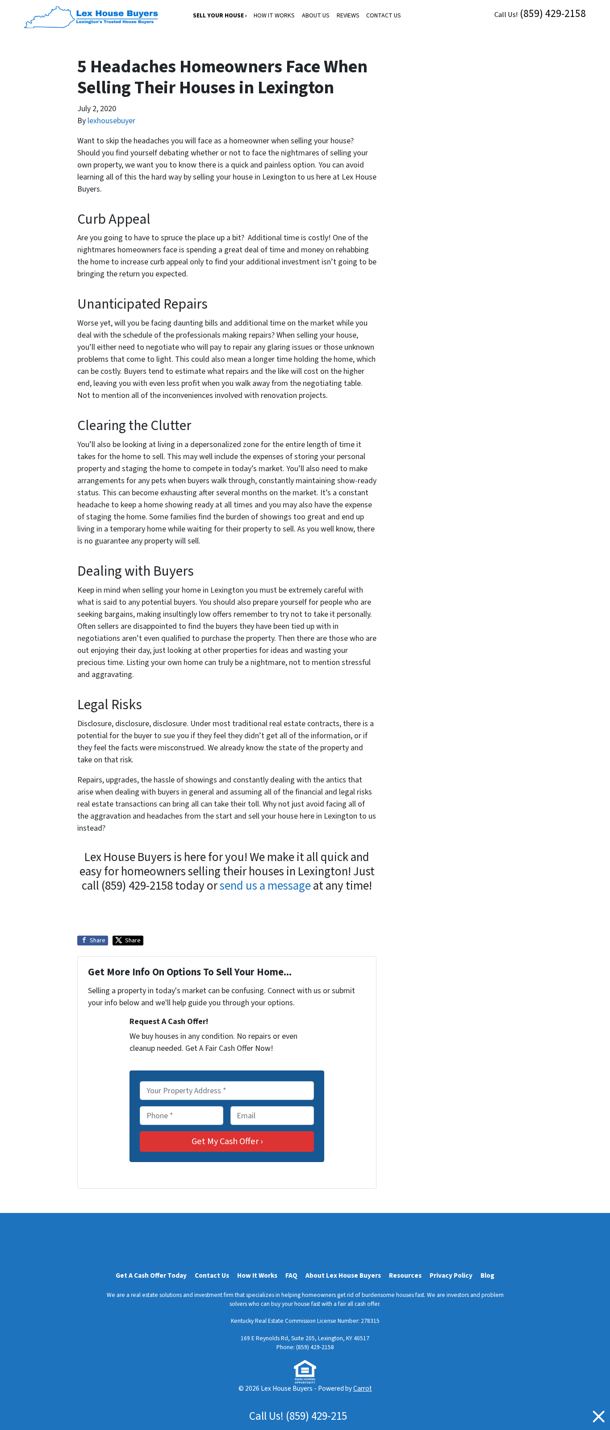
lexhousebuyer (111, 120)
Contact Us (383, 15)
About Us (316, 15)
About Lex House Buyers (343, 1275)
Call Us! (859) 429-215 (298, 1416)
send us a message (265, 886)
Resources (405, 1275)
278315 (370, 1321)
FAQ (291, 1275)
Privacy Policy (451, 1275)
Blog (487, 1275)
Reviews (348, 15)
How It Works (274, 15)
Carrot (362, 1388)
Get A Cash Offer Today (151, 1275)
